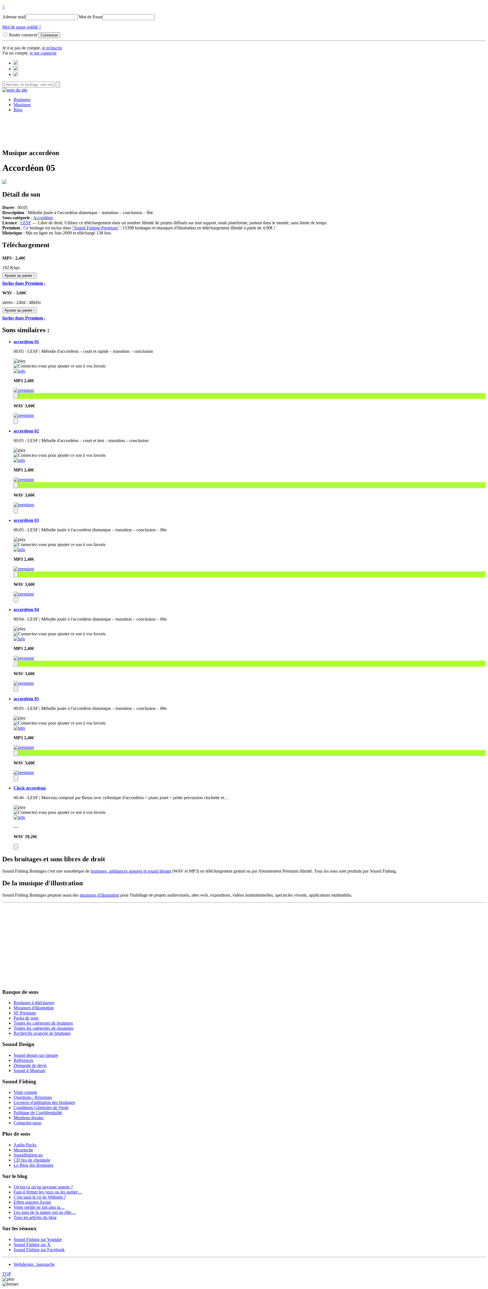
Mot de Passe (91, 16)
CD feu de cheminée (32, 1160)
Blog (18, 109)
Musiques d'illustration (34, 1007)
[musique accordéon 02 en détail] (19, 460)
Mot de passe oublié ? (21, 27)
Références (23, 1060)
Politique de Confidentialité (38, 1112)
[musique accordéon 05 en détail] (19, 728)
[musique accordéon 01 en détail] (19, 371)
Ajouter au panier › (19, 275)
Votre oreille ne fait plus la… (39, 1207)
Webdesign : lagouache (34, 1264)
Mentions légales (28, 1117)
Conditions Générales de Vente (41, 1107)
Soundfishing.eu (28, 1155)
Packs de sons (26, 1018)
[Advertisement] (244, 129)
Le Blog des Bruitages (33, 1165)
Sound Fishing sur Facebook (39, 1249)
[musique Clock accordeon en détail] (19, 817)
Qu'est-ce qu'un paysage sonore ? (43, 1186)
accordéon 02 (26, 431)
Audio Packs (25, 1144)
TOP (6, 1273)
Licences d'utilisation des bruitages (44, 1102)
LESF (25, 222)
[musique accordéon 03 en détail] (19, 549)
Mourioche (23, 1149)
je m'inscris (52, 47)
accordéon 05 (26, 698)
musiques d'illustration (99, 895)
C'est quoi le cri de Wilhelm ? (40, 1197)
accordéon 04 (26, 609)
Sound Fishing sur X (32, 1244)
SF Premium (25, 1012)
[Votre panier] (16, 74)
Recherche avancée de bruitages (42, 1033)
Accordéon (43, 217)
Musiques (22, 104)
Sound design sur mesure (36, 1055)
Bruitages (22, 99)
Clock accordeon (30, 788)
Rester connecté (23, 34)
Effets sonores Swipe (32, 1202)
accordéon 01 (26, 341)
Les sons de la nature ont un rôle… (45, 1212)
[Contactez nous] (16, 63)
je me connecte (43, 53)
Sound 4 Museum (29, 1070)
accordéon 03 (26, 520)
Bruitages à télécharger (34, 1002)
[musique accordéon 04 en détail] (19, 638)
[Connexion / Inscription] (16, 68)
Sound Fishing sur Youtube (38, 1239)
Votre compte (25, 1092)
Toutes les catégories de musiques (43, 1028)
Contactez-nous (27, 1122)
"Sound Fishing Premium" (95, 227)
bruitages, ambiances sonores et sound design (131, 871)
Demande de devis (30, 1065)
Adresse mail (13, 16)
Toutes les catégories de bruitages (43, 1023)
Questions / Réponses (33, 1097)
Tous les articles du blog (35, 1217)
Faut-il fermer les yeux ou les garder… (48, 1192)
